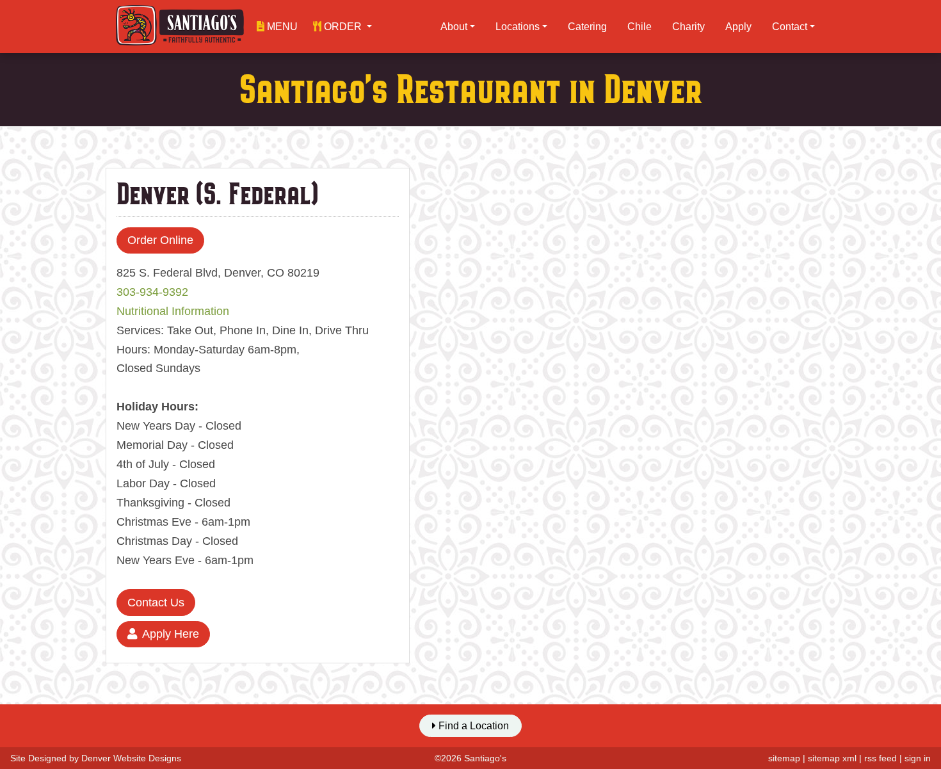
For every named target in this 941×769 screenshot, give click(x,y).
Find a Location (472, 725)
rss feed (880, 758)
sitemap (784, 758)
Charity (688, 26)
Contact (789, 26)
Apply (738, 26)
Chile (639, 26)
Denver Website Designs (131, 758)
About (453, 26)
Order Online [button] (160, 240)
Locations (517, 26)
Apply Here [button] (170, 633)
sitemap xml (832, 758)
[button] (342, 26)
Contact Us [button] (155, 602)
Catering (587, 26)
